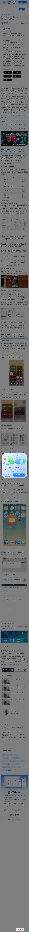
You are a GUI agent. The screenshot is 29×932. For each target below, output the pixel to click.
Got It (7, 474)
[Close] (4, 455)
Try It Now (19, 474)
